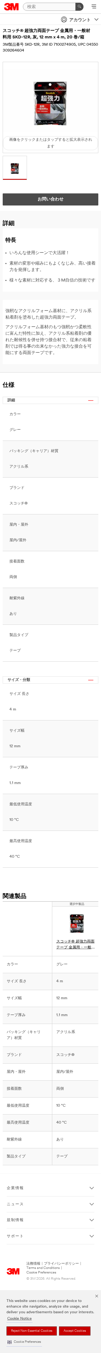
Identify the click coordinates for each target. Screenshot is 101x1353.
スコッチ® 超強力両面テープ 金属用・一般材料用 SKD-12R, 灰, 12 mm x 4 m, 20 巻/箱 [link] (75, 945)
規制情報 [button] (15, 1220)
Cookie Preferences (41, 1272)
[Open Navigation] (94, 7)
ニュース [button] (15, 1204)
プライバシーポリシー (61, 1263)
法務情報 (33, 1263)
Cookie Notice (19, 1319)
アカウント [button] (80, 20)
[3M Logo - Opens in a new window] (11, 7)
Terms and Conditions (43, 1268)
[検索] (79, 7)
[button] (24, 1342)
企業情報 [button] (15, 1188)
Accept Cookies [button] (75, 1331)
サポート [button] (15, 1236)
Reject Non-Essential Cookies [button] (31, 1331)
